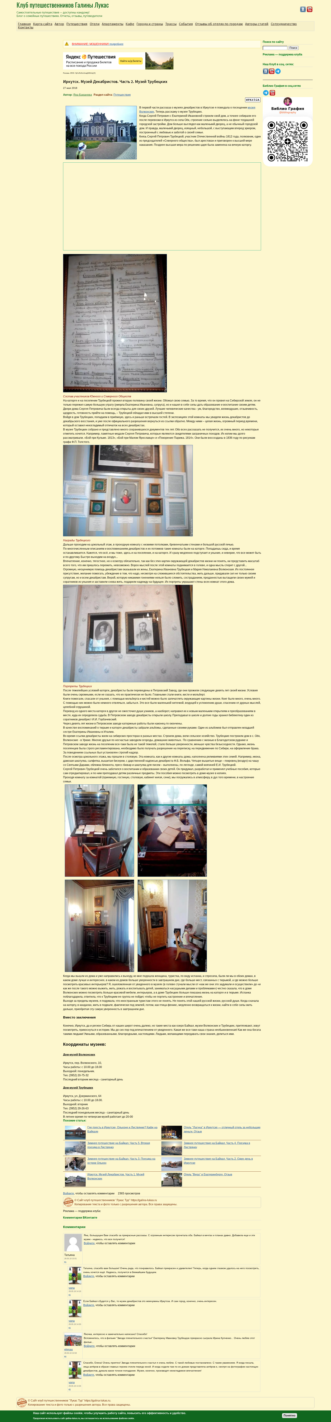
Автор (59, 24)
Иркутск (253, 99)
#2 (70, 1295)
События (186, 24)
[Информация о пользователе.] (75, 1283)
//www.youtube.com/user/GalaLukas (310, 9)
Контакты (25, 27)
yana (72, 1287)
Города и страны (150, 24)
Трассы (171, 24)
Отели (95, 24)
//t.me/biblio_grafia (266, 93)
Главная (24, 24)
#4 (65, 1356)
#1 (65, 1262)
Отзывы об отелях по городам (219, 24)
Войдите (68, 1193)
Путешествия (122, 94)
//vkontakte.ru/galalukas (303, 9)
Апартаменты (112, 24)
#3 (70, 1328)
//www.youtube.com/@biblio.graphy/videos (272, 93)
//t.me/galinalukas (278, 71)
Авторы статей (256, 24)
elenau (68, 1349)
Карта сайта (42, 24)
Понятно (289, 1415)
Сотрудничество (284, 24)
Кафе (130, 24)
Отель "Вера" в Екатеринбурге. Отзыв (208, 1174)
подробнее (97, 44)
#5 (70, 1389)
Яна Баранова (82, 94)
